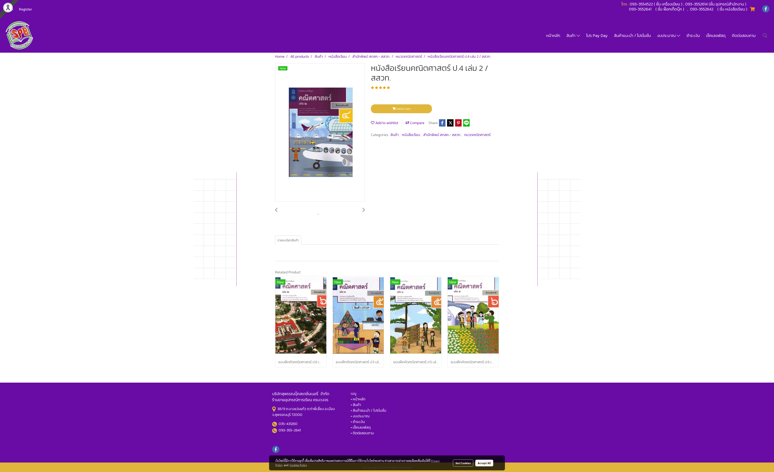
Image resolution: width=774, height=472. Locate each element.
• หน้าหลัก (358, 399)
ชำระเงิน (693, 35)
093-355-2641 (290, 430)
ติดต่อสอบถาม (744, 35)
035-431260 (288, 423)
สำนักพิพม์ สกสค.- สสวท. (442, 134)
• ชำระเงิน (358, 421)
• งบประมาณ (360, 416)
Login (9, 9)
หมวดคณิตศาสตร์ (477, 134)
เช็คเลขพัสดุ (716, 35)
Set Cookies (463, 463)
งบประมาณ (667, 35)
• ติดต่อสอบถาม (362, 433)
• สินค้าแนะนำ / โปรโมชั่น (368, 410)
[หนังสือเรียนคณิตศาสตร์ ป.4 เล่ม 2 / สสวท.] (320, 132)
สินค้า (571, 35)
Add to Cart (403, 109)
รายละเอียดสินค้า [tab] (288, 240)
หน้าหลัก (553, 35)
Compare (416, 123)
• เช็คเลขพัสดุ (361, 427)
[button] (765, 35)
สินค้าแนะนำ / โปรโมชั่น (632, 35)
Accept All (484, 463)
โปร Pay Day (597, 35)
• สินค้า (356, 404)
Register (25, 9)
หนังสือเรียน (411, 134)
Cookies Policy (298, 465)
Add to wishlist (386, 123)
